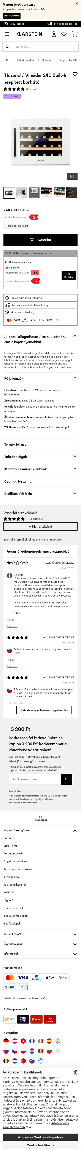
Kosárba (44, 240)
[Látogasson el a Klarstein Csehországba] (14, 1051)
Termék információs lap (15, 217)
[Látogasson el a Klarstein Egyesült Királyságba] (57, 1041)
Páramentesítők (13, 853)
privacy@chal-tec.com (20, 802)
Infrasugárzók (11, 876)
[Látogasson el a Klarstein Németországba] (6, 1041)
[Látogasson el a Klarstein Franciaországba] (32, 1041)
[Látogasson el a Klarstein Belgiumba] (6, 1061)
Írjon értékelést (41, 526)
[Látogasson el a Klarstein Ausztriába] (14, 1041)
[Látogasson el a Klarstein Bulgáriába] (49, 1051)
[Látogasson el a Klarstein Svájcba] (23, 1041)
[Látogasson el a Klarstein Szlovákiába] (6, 1051)
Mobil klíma (10, 845)
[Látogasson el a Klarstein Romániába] (40, 1051)
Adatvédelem (15, 791)
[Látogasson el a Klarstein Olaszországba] (40, 1041)
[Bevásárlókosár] (75, 34)
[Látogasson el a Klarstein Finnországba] (57, 1051)
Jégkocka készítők (15, 884)
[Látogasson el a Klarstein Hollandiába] (14, 1061)
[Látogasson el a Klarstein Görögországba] (40, 1061)
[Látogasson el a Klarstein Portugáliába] (23, 1061)
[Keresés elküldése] (7, 46)
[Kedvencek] (64, 34)
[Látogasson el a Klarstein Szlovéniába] (32, 1061)
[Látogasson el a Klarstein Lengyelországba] (23, 1051)
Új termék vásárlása (20, 262)
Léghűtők (9, 900)
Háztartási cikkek (25, 60)
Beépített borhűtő (68, 60)
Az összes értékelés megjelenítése (45, 710)
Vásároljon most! (11, 15)
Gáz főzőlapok (12, 923)
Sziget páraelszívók (15, 861)
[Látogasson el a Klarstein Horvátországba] (32, 1051)
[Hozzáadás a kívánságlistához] (75, 74)
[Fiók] (54, 34)
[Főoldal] (11, 60)
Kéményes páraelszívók (17, 869)
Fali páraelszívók (13, 908)
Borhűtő (46, 60)
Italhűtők (8, 892)
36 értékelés (32, 89)
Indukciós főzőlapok (15, 915)
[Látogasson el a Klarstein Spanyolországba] (49, 1041)
